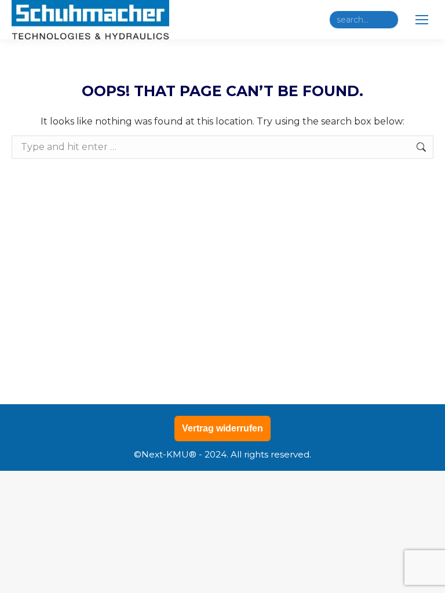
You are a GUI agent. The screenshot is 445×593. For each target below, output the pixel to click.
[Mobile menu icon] (421, 19)
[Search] (387, 19)
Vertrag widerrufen (222, 428)
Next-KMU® (168, 454)
